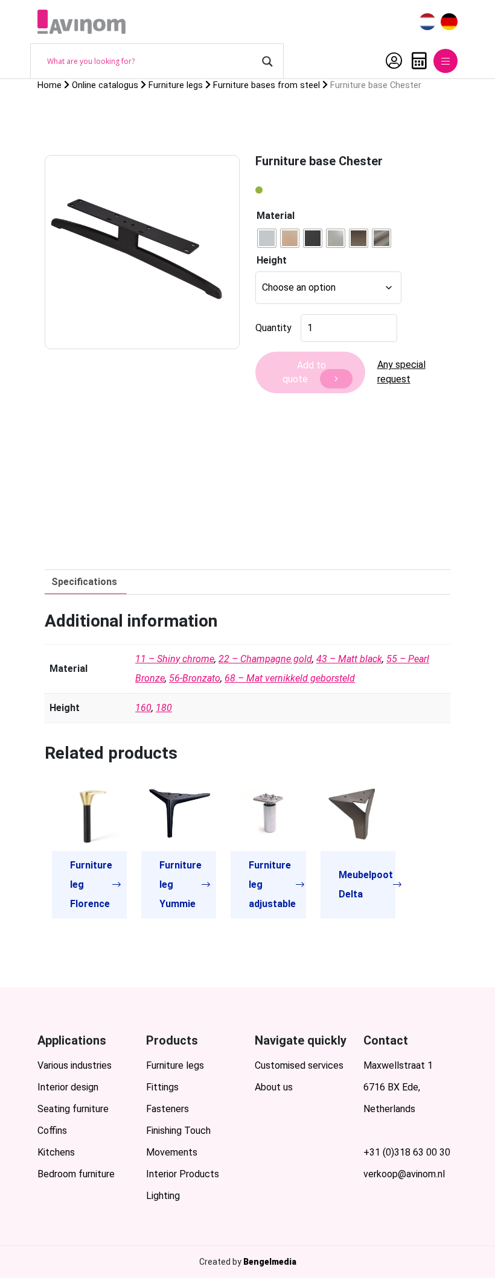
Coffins (52, 1130)
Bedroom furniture (76, 1174)
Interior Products (182, 1174)
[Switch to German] (449, 22)
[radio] (267, 238)
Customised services (299, 1065)
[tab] (84, 582)
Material (276, 215)
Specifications (84, 581)
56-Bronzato (194, 678)
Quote (416, 60)
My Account (391, 60)
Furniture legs (175, 1065)
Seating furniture (73, 1109)
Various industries (74, 1065)
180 (164, 707)
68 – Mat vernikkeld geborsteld (290, 678)
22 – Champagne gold (265, 659)
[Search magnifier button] (267, 61)
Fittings (162, 1087)
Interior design (67, 1087)
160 (143, 707)
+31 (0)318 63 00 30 (406, 1152)
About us (274, 1087)
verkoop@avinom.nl (404, 1174)
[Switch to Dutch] (427, 22)
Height (272, 260)
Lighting (163, 1195)
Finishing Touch (178, 1130)
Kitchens (56, 1152)
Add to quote (304, 372)
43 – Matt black (349, 659)
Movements (171, 1152)
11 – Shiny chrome (174, 659)
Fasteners (167, 1109)
